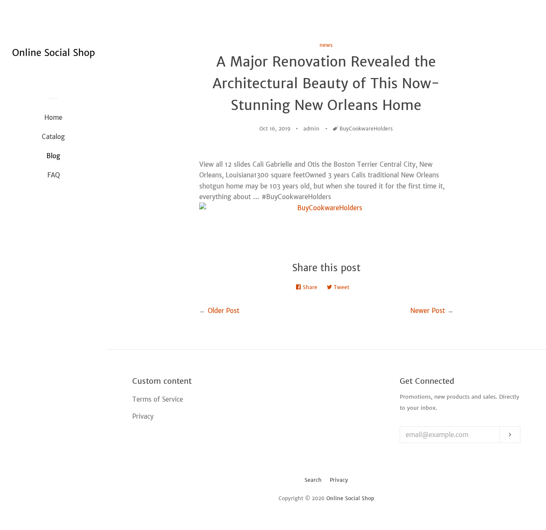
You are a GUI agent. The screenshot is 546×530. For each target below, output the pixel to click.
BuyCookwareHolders (366, 128)
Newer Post (427, 311)
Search (313, 480)
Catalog (53, 137)
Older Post (223, 311)
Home (53, 117)
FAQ (53, 175)
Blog (53, 156)
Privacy (339, 480)
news (326, 45)
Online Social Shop (350, 498)
